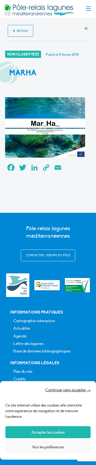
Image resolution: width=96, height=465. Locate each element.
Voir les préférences (48, 447)
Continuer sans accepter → (68, 390)
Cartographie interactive (34, 321)
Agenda (19, 336)
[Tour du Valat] (17, 285)
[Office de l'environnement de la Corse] (77, 285)
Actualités (21, 328)
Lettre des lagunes (28, 343)
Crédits (19, 379)
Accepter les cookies (48, 432)
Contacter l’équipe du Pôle (48, 255)
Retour (22, 31)
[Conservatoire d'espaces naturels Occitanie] (47, 285)
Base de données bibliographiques (41, 351)
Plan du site (22, 371)
